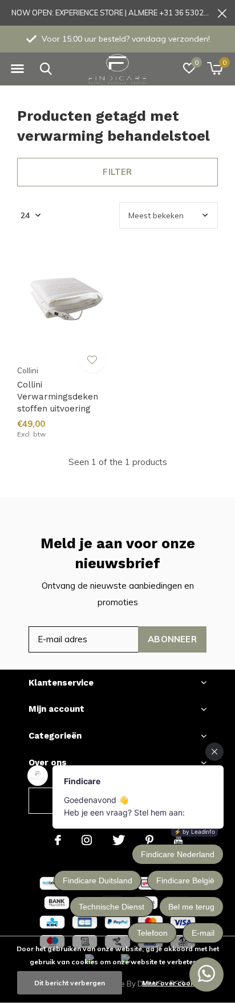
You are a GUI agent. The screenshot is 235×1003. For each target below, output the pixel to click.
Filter (117, 171)
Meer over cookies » (175, 982)
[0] (214, 68)
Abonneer (172, 639)
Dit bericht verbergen (69, 982)
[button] (17, 68)
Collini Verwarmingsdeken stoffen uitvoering (57, 397)
